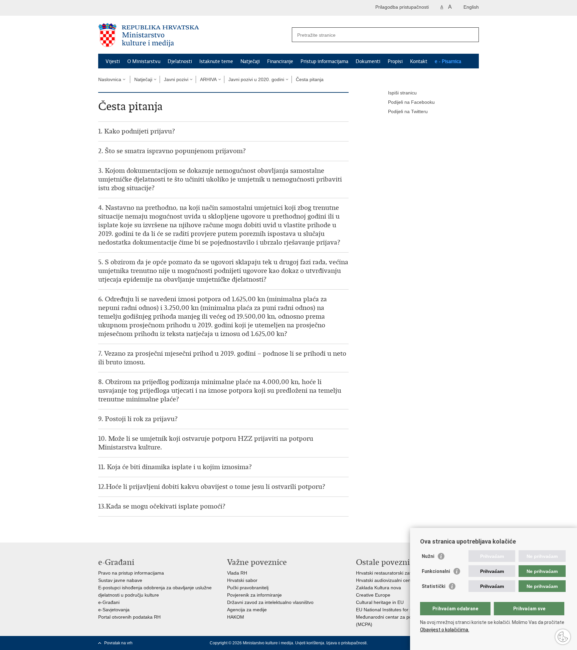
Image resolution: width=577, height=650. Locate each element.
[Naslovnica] (193, 35)
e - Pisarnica (448, 61)
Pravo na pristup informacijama (131, 573)
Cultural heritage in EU (380, 602)
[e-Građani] (126, 7)
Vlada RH (237, 573)
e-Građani (109, 602)
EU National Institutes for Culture (390, 609)
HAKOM (235, 617)
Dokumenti (368, 61)
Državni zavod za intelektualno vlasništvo (270, 602)
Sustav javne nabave (120, 580)
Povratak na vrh (118, 643)
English (471, 7)
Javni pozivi (176, 79)
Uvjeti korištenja (309, 643)
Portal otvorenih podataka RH (129, 617)
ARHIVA (208, 79)
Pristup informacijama (324, 61)
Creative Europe (373, 595)
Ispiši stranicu (402, 92)
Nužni (428, 556)
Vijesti (113, 61)
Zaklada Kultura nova (378, 587)
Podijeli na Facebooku (411, 102)
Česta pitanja (310, 79)
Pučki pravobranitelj (247, 587)
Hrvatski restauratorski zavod (386, 573)
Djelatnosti (180, 61)
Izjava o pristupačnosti (346, 643)
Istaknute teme (216, 61)
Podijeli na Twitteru (408, 111)
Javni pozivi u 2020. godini (256, 79)
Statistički (433, 586)
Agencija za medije (247, 609)
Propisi (395, 61)
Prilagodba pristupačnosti (402, 7)
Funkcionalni (436, 571)
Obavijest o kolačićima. (444, 629)
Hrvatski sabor (242, 580)
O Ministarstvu (143, 61)
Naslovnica (109, 79)
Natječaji (250, 61)
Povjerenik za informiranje (254, 595)
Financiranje (280, 61)
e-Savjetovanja (114, 609)
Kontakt (418, 61)
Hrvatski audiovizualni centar (386, 580)
